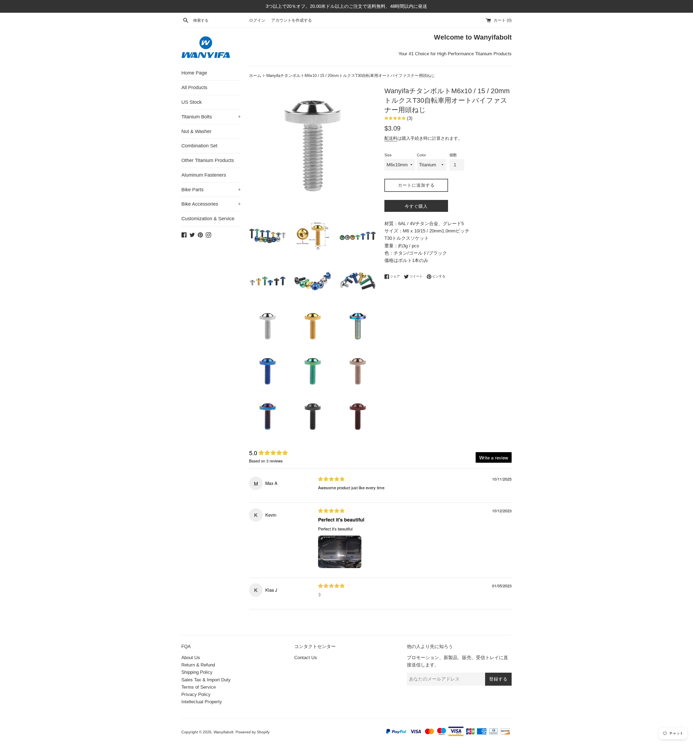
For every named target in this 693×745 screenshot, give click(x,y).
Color (421, 155)
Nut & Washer (196, 131)
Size (388, 155)
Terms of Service (198, 687)
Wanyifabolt (223, 732)
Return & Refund (198, 665)
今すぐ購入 (416, 206)
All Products (194, 87)
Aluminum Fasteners (203, 175)
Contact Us (305, 657)
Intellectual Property (201, 701)
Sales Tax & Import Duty (206, 679)
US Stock (191, 102)
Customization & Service (207, 218)
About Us (190, 657)
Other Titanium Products (207, 160)
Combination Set (199, 145)
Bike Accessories (211, 204)
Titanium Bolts (211, 116)
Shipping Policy (197, 672)
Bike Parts (211, 189)
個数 (453, 155)
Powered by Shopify (253, 732)
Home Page (194, 73)
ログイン (257, 20)
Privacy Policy (196, 694)
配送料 (390, 138)
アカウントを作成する (291, 20)
